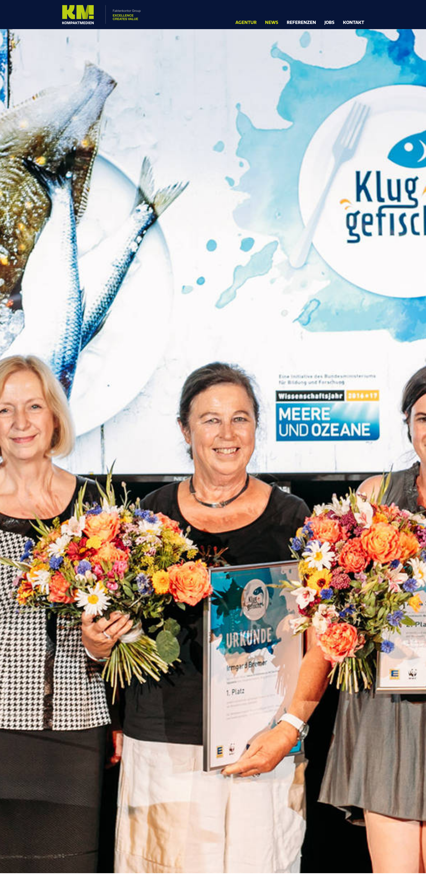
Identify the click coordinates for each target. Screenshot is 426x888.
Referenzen (301, 22)
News (271, 22)
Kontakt (353, 22)
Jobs (329, 22)
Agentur (246, 22)
